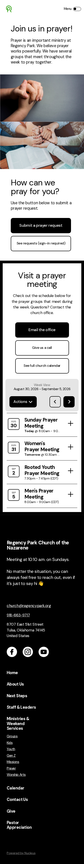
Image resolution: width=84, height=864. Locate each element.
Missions (13, 762)
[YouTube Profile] (44, 652)
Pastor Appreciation (19, 825)
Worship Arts (16, 775)
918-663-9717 (18, 615)
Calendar (15, 788)
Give (11, 811)
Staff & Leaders (21, 707)
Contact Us (17, 799)
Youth (11, 749)
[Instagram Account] (28, 652)
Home (12, 672)
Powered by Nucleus (21, 853)
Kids (10, 743)
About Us (15, 684)
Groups (12, 736)
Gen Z (11, 756)
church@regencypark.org (29, 605)
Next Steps (17, 696)
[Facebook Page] (12, 652)
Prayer (11, 768)
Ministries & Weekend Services (18, 723)
